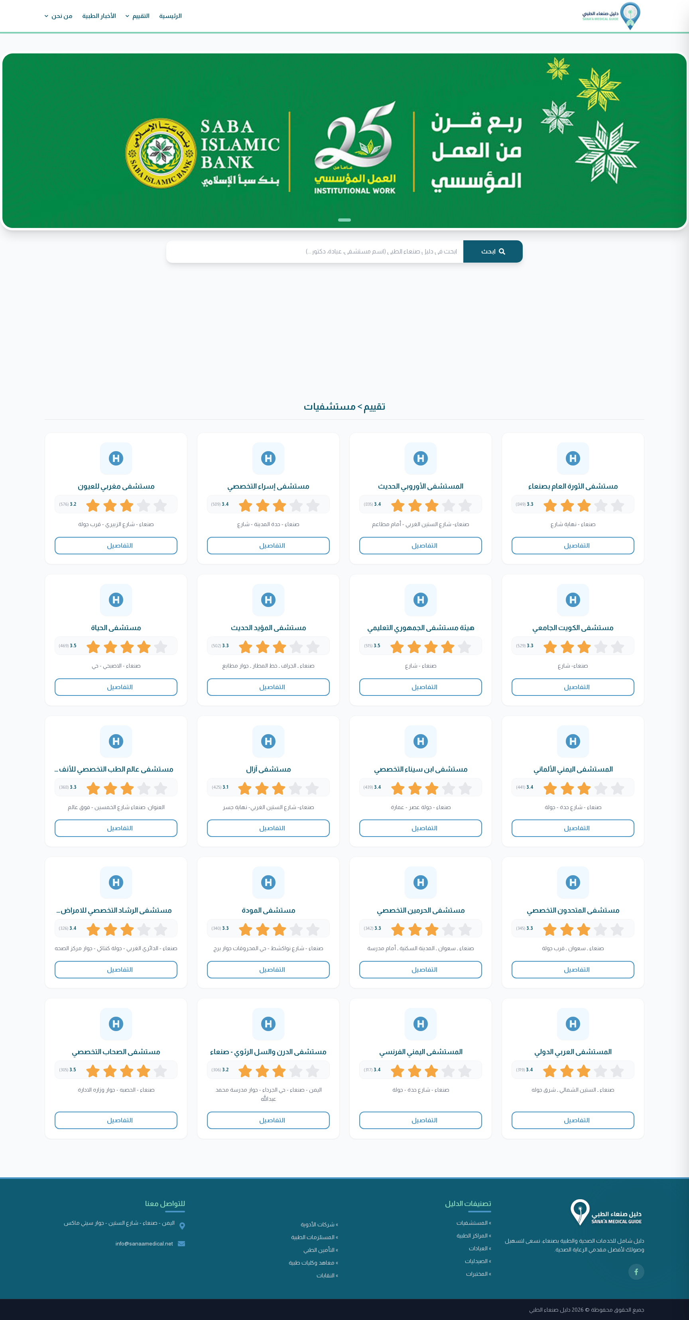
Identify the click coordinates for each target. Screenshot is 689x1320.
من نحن (62, 15)
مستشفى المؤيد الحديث (268, 628)
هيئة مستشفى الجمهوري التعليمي (420, 628)
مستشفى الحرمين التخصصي (421, 910)
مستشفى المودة (268, 910)
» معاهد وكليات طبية (313, 1262)
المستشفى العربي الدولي (573, 1052)
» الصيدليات (478, 1261)
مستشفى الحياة (116, 628)
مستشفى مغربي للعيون (116, 486)
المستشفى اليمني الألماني (573, 769)
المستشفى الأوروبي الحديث (420, 486)
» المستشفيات (474, 1223)
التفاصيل (576, 545)
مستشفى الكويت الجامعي (573, 628)
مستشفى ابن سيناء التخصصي (421, 769)
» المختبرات (478, 1274)
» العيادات (480, 1248)
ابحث (488, 251)
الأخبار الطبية (99, 15)
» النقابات (327, 1275)
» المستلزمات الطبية (314, 1237)
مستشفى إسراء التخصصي (268, 486)
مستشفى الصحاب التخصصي (116, 1052)
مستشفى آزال (268, 769)
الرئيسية (170, 15)
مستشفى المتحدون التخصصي (573, 910)
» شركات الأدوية (319, 1224)
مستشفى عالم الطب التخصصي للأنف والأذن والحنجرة (116, 770)
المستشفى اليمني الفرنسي (421, 1052)
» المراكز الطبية (474, 1235)
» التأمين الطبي (320, 1250)
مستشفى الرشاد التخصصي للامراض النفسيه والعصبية (116, 911)
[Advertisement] (450, 331)
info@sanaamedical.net (144, 1243)
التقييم (141, 15)
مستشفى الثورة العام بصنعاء (573, 486)
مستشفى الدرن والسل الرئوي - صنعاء (268, 1052)
